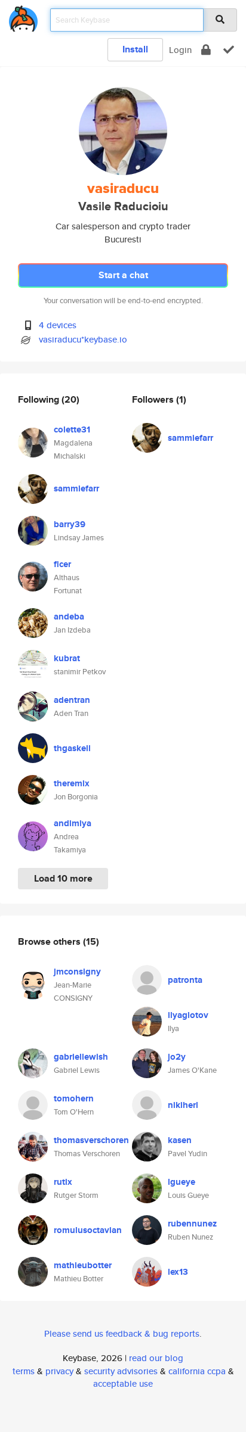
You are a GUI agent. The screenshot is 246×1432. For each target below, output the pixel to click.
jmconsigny (77, 971)
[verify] (228, 49)
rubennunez (192, 1223)
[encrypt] (206, 49)
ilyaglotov (188, 1015)
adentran (72, 699)
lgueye (181, 1181)
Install (135, 49)
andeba (69, 616)
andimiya (72, 823)
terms (24, 1371)
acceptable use (123, 1383)
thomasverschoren (91, 1140)
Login (180, 49)
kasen (180, 1140)
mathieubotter (83, 1265)
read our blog (156, 1358)
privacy (59, 1371)
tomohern (74, 1098)
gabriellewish (81, 1056)
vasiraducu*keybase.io (83, 339)
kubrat (67, 658)
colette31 (72, 429)
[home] (23, 16)
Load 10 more (63, 878)
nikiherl (183, 1105)
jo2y (177, 1056)
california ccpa (197, 1371)
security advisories (121, 1371)
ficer (62, 564)
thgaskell (72, 748)
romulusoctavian (88, 1230)
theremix (72, 783)
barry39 (69, 524)
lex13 (178, 1271)
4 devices (57, 325)
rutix (63, 1181)
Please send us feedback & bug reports (121, 1333)
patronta (185, 979)
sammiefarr (76, 488)
